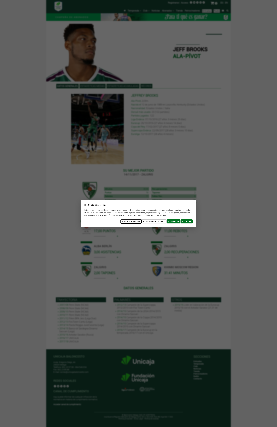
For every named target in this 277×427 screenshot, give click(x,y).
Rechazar (173, 221)
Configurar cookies (154, 221)
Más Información (131, 221)
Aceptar (186, 221)
